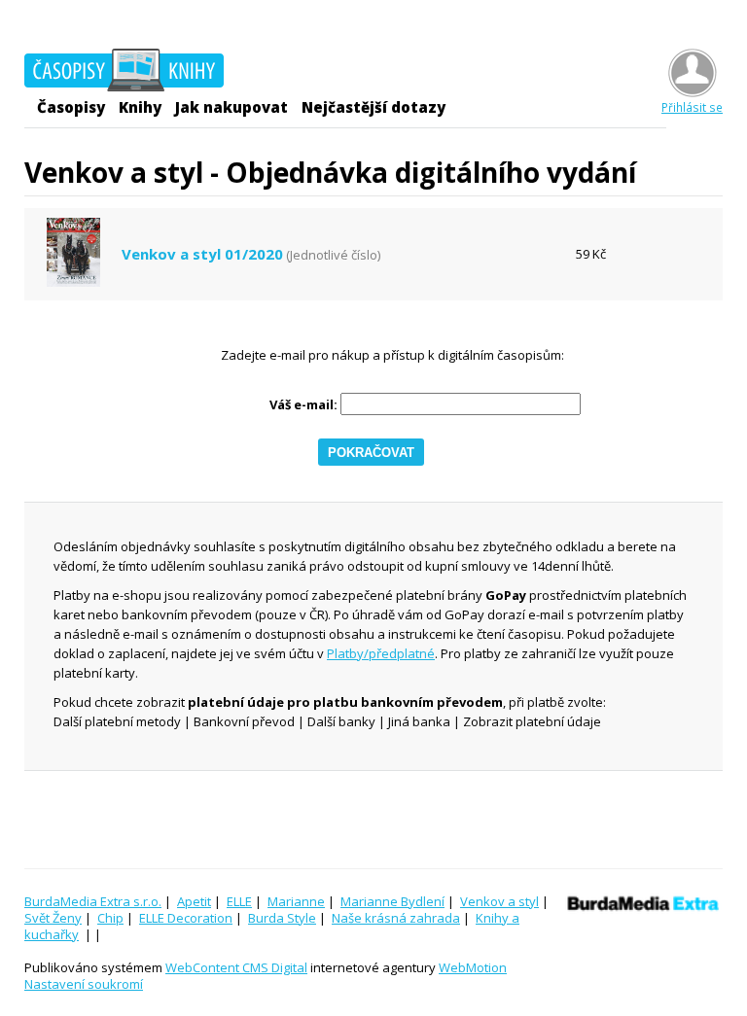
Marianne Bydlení (392, 901)
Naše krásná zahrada (396, 918)
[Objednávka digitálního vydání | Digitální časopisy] (124, 73)
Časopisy (71, 107)
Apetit (194, 901)
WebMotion (473, 967)
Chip (110, 918)
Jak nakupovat (231, 107)
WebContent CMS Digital (236, 967)
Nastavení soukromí (83, 984)
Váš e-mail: (303, 405)
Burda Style (282, 918)
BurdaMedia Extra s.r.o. (92, 901)
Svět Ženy (53, 918)
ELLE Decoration (185, 918)
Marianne (296, 901)
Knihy (140, 107)
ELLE (239, 901)
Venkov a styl (499, 901)
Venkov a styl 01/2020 (202, 254)
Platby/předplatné (381, 653)
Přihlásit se (692, 107)
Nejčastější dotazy (373, 107)
